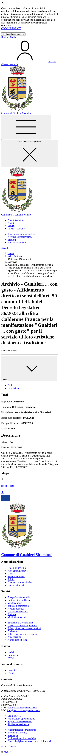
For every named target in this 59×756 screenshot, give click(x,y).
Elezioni (12, 239)
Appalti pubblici (16, 608)
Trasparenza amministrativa (21, 234)
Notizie (11, 652)
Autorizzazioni (15, 637)
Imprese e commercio (18, 605)
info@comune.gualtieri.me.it (22, 707)
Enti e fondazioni (16, 576)
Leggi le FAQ (14, 715)
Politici (11, 579)
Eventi (11, 673)
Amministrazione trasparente (22, 729)
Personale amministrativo (20, 582)
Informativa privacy (17, 732)
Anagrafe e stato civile (19, 597)
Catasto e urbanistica (18, 611)
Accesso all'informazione (20, 236)
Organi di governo (17, 568)
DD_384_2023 (7, 486)
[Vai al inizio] (2, 492)
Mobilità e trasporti (17, 617)
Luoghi (11, 670)
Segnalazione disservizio (20, 721)
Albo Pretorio (15, 256)
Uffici (10, 573)
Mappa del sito (8, 746)
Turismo (12, 614)
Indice (6, 379)
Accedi (4, 248)
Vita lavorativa (15, 603)
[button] (16, 220)
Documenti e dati (16, 585)
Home (11, 253)
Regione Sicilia (8, 37)
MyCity (7, 752)
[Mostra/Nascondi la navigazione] (26, 127)
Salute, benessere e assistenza (22, 634)
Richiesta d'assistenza (18, 724)
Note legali (13, 735)
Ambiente (12, 631)
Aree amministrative (18, 570)
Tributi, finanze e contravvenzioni (24, 628)
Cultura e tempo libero (19, 600)
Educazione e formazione (20, 622)
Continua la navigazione (13, 34)
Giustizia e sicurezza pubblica (22, 625)
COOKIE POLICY (11, 28)
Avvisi (11, 658)
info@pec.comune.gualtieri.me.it (23, 710)
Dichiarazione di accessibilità (22, 738)
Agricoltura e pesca (17, 639)
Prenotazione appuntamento (21, 718)
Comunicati (13, 655)
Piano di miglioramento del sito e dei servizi (29, 741)
